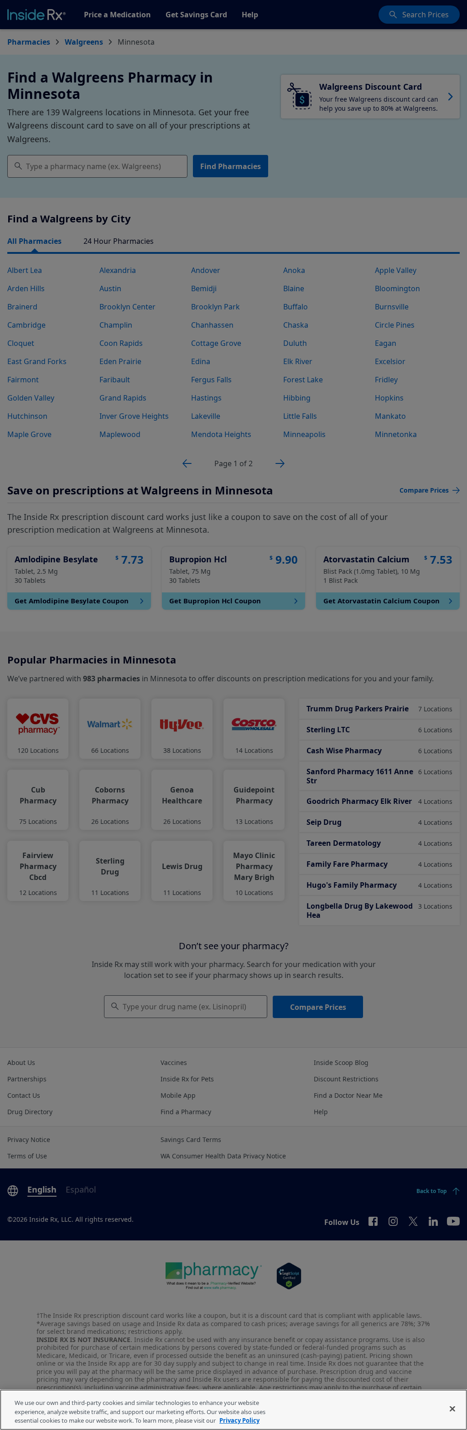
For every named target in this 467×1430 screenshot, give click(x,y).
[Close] (452, 1409)
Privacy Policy (239, 1420)
